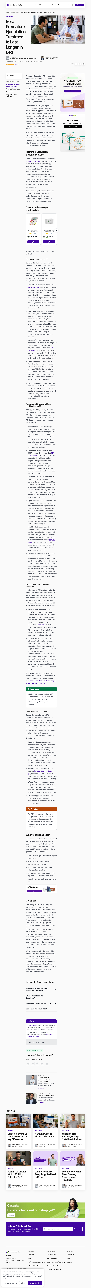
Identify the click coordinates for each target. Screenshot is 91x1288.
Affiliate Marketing (34, 1266)
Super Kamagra (33, 231)
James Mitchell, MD (51, 58)
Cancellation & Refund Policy (56, 1262)
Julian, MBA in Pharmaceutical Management (23, 58)
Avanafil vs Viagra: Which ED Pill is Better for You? (17, 1174)
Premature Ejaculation (34, 161)
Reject (23, 1283)
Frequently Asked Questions (11, 95)
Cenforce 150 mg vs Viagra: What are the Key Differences (18, 1136)
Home (21, 5)
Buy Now (33, 242)
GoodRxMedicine (33, 1025)
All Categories (69, 5)
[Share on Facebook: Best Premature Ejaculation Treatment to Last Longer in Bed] (76, 64)
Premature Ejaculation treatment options (13, 85)
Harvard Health (40, 1042)
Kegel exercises (33, 287)
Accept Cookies (35, 1283)
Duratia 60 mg (48, 231)
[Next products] (56, 230)
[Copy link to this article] (83, 64)
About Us (31, 1254)
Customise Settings (10, 1283)
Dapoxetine (41, 625)
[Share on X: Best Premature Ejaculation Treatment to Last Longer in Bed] (79, 64)
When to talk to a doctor (13, 89)
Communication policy (54, 1269)
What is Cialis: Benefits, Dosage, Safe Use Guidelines (72, 1136)
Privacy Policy (51, 1254)
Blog (29, 1258)
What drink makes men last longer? (39, 1003)
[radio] (28, 1063)
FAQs (68, 1258)
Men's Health (29, 5)
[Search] (73, 5)
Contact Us (70, 1254)
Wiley (30, 1042)
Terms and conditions (53, 1266)
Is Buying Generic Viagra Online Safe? (44, 1135)
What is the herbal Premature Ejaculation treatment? (37, 989)
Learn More (41, 1088)
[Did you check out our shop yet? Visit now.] (45, 1206)
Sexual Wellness (40, 5)
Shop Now (80, 5)
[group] (41, 229)
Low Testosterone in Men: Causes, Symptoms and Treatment (72, 1175)
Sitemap (69, 1262)
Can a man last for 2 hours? (36, 1009)
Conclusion (9, 92)
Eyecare (60, 5)
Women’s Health (51, 5)
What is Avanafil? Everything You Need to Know (45, 1174)
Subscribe (77, 1229)
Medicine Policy (52, 1258)
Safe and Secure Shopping (36, 1262)
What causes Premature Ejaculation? (35, 997)
